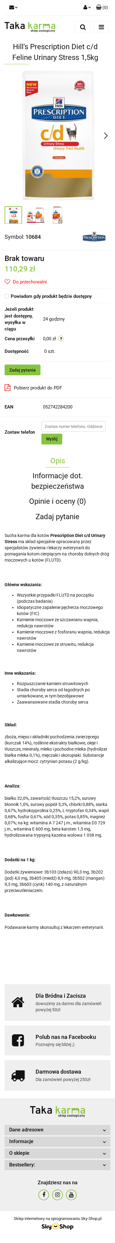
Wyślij (52, 438)
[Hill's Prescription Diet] (94, 236)
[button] (102, 7)
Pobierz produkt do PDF (38, 388)
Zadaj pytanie (22, 370)
